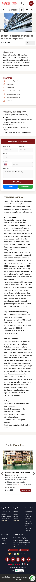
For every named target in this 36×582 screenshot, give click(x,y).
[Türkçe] (20, 564)
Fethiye (15, 516)
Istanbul (15, 511)
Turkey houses (5, 511)
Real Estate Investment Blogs (21, 542)
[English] (9, 564)
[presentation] (2, 473)
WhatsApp (26, 186)
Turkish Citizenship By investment (22, 538)
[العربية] (13, 564)
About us (4, 538)
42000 (18, 94)
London (4, 540)
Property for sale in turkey (20, 540)
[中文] (15, 564)
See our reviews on (18, 567)
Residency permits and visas (28, 523)
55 (19, 97)
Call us (11, 186)
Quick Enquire (25, 490)
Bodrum (15, 514)
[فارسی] (18, 564)
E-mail (5, 153)
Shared (12, 101)
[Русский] (11, 564)
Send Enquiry (19, 182)
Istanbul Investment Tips (20, 545)
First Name (6, 146)
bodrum (4, 546)
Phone (5, 161)
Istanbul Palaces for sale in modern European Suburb (17, 474)
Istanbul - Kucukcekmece (20, 91)
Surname (21, 146)
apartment (20, 81)
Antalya (15, 518)
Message (6, 168)
